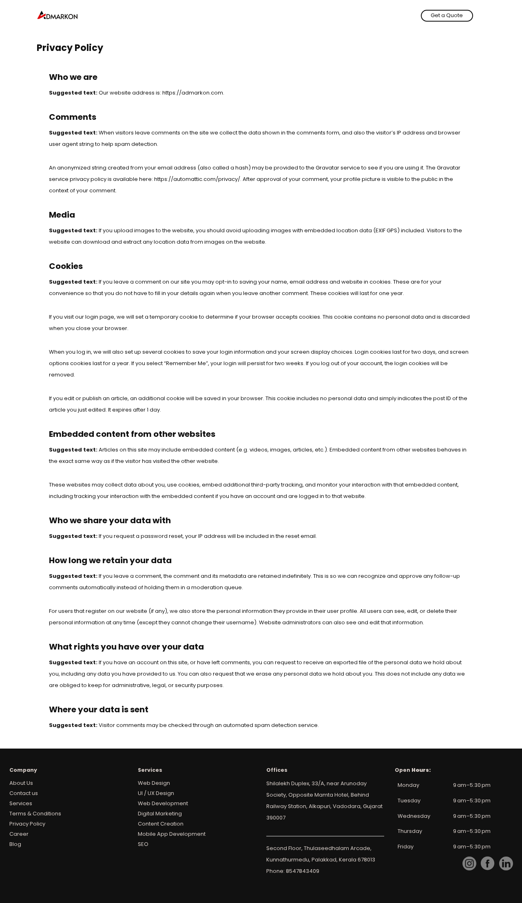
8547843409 (302, 871)
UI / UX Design (156, 793)
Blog (15, 844)
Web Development (163, 803)
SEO (143, 844)
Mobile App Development (172, 834)
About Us (21, 783)
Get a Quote (447, 15)
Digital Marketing (160, 813)
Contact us (23, 793)
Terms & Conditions (35, 813)
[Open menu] (480, 15)
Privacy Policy (27, 824)
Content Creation (161, 824)
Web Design (154, 783)
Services (20, 803)
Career (19, 834)
